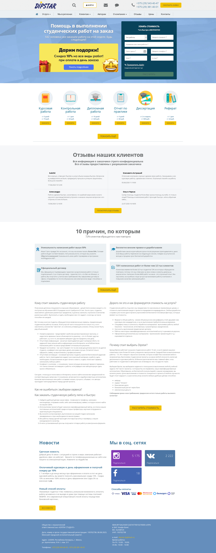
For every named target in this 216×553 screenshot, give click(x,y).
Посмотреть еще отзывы (108, 210)
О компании (119, 14)
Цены (151, 14)
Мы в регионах (65, 14)
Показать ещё (108, 136)
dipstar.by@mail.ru (126, 537)
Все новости (47, 508)
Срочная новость (49, 451)
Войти (90, 5)
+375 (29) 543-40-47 (147, 3)
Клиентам (84, 14)
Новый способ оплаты (52, 488)
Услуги (45, 14)
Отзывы (137, 14)
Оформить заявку (171, 5)
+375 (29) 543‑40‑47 (60, 547)
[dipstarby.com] (45, 5)
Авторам (102, 14)
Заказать (45, 123)
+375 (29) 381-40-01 (147, 7)
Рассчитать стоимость (145, 407)
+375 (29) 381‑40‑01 (77, 547)
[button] (84, 14)
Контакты (165, 14)
